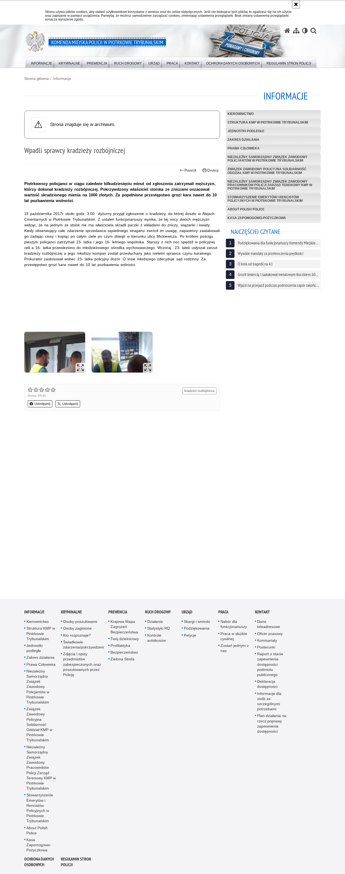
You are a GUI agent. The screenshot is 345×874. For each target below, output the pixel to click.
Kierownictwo (240, 114)
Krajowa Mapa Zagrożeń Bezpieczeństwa (124, 628)
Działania (155, 623)
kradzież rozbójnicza (199, 391)
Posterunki (266, 649)
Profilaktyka (120, 647)
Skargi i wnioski (197, 623)
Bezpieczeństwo (124, 654)
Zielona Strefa (122, 660)
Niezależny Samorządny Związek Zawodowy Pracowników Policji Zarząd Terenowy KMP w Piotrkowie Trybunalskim (269, 185)
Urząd (187, 613)
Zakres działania (243, 140)
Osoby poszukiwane (80, 623)
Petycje (190, 636)
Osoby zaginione (77, 630)
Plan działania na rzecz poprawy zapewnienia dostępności (271, 725)
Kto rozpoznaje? (77, 636)
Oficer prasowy (270, 635)
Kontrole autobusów (156, 639)
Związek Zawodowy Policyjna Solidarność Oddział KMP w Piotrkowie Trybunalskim (266, 171)
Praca (223, 613)
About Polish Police (245, 209)
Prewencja (117, 613)
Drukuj (212, 170)
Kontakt (262, 613)
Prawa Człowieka (243, 148)
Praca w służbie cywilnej (233, 637)
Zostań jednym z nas (234, 649)
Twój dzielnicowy (125, 640)
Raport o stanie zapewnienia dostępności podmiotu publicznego (270, 665)
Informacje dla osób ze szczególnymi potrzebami (269, 703)
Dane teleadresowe (268, 625)
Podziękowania (196, 630)
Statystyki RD (158, 630)
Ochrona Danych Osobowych (39, 863)
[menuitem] (41, 62)
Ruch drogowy (158, 613)
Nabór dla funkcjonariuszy (233, 625)
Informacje (62, 78)
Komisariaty (267, 642)
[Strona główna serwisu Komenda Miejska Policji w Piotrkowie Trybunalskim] (287, 30)
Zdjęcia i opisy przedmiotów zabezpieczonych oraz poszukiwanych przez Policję (82, 665)
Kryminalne (71, 613)
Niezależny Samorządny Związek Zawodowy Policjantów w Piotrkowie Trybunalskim (267, 158)
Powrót (190, 170)
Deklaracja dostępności (267, 685)
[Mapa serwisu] (296, 30)
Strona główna (36, 78)
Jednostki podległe (245, 131)
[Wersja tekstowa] (305, 30)
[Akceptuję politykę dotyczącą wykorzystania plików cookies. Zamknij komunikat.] (296, 4)
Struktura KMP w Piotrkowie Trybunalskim (267, 122)
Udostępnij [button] (42, 404)
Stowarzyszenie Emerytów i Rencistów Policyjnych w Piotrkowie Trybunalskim (265, 199)
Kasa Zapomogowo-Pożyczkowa (256, 218)
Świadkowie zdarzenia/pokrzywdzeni (83, 646)
